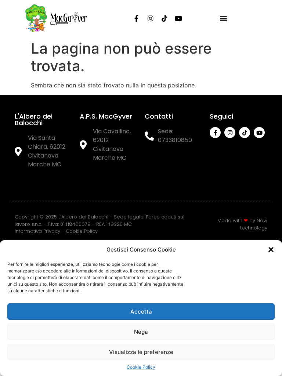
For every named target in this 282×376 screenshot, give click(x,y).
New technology (253, 224)
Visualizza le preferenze (141, 351)
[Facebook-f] (136, 18)
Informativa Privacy (37, 231)
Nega (141, 331)
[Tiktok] (164, 18)
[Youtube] (178, 18)
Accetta (141, 311)
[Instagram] (150, 18)
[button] (271, 249)
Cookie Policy (141, 367)
